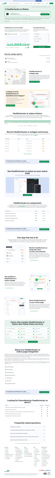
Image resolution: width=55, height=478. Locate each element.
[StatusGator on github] (47, 470)
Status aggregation (19, 451)
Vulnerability (36, 461)
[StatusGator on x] (49, 470)
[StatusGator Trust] (45, 473)
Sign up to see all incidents (27, 153)
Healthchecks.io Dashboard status (10, 213)
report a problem (21, 206)
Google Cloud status (46, 454)
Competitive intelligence (9, 455)
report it (35, 135)
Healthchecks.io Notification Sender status (11, 218)
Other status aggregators (29, 456)
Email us (24, 443)
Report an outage (45, 14)
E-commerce (7, 457)
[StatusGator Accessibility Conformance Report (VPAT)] (48, 473)
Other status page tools (28, 453)
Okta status (44, 460)
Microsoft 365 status (46, 458)
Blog (43, 3)
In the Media (36, 450)
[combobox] (16, 3)
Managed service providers (10, 454)
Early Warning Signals (19, 457)
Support (36, 455)
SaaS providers (8, 458)
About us (36, 448)
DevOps (7, 450)
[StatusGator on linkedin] (41, 470)
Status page (17, 448)
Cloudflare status (45, 451)
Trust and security (37, 460)
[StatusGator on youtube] (42, 470)
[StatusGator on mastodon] (45, 470)
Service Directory (37, 451)
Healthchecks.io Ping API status (9, 220)
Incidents (17, 460)
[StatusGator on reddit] (39, 470)
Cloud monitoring (18, 454)
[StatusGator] (22, 471)
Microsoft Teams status (46, 457)
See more (43, 213)
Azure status (45, 450)
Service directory (22, 341)
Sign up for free (11, 31)
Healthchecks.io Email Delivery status (10, 215)
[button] (27, 367)
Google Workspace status (46, 455)
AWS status (44, 448)
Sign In (47, 3)
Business (26, 448)
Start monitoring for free (10, 105)
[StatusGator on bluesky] (44, 470)
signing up (44, 362)
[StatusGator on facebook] (48, 470)
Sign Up (51, 3)
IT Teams (7, 448)
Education (7, 451)
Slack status (44, 464)
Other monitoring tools (28, 454)
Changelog (36, 458)
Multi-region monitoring (19, 461)
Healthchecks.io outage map (15, 76)
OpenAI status (45, 461)
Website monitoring (19, 455)
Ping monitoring (18, 458)
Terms (36, 464)
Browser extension (37, 454)
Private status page (19, 450)
